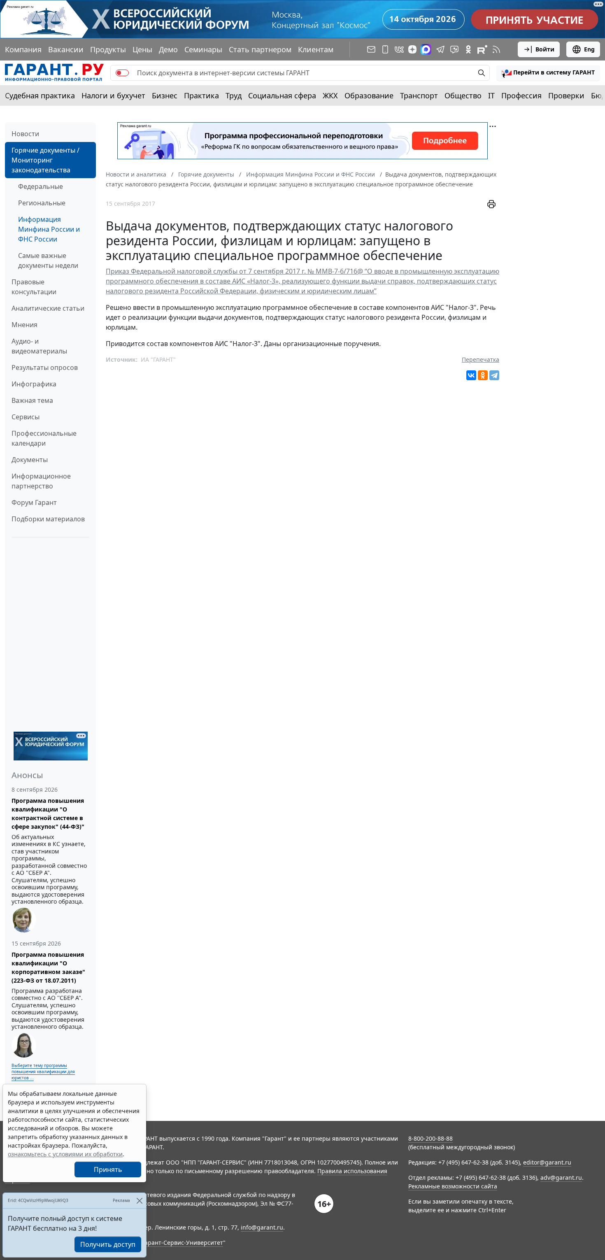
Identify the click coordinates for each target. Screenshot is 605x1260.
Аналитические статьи (48, 308)
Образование (368, 95)
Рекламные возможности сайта (452, 1186)
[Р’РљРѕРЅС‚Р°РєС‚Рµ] (471, 375)
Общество (463, 95)
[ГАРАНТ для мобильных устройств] (385, 49)
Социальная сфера (282, 95)
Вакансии (66, 49)
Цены (142, 49)
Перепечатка (480, 359)
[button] (548, 73)
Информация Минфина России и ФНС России (49, 229)
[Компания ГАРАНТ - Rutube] (482, 49)
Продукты (108, 49)
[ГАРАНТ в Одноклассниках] (468, 49)
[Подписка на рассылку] (371, 49)
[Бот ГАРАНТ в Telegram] (454, 49)
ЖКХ (330, 95)
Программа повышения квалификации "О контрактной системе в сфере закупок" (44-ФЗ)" (48, 813)
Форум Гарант (34, 502)
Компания (23, 49)
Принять (108, 1169)
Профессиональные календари (44, 438)
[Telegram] (494, 375)
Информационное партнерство (41, 481)
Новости (25, 133)
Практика (201, 95)
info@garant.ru (262, 1227)
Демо (168, 49)
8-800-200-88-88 (430, 1138)
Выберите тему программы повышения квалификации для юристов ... (43, 1071)
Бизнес (164, 95)
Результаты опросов (45, 367)
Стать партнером (260, 49)
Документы (30, 459)
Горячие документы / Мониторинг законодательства (45, 160)
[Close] (139, 1200)
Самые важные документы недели (48, 260)
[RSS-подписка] (496, 49)
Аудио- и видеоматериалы (39, 346)
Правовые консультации (34, 286)
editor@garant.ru (547, 1162)
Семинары (203, 49)
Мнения (24, 324)
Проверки (566, 95)
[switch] (122, 73)
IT (491, 95)
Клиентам (315, 49)
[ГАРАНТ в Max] (426, 49)
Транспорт (419, 95)
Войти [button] (544, 49)
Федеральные (40, 186)
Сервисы (26, 416)
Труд (234, 95)
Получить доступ (107, 1244)
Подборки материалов (48, 518)
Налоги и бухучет (113, 95)
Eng (589, 49)
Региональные (41, 202)
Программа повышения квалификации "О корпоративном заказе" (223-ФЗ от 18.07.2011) (48, 967)
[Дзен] (412, 49)
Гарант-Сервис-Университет (182, 1242)
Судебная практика (40, 95)
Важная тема (32, 400)
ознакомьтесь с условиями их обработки (65, 1154)
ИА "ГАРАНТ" (158, 359)
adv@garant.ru (561, 1177)
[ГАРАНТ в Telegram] (440, 49)
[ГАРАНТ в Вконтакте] (399, 49)
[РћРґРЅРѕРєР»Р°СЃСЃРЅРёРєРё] (483, 375)
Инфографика (34, 383)
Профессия (521, 95)
